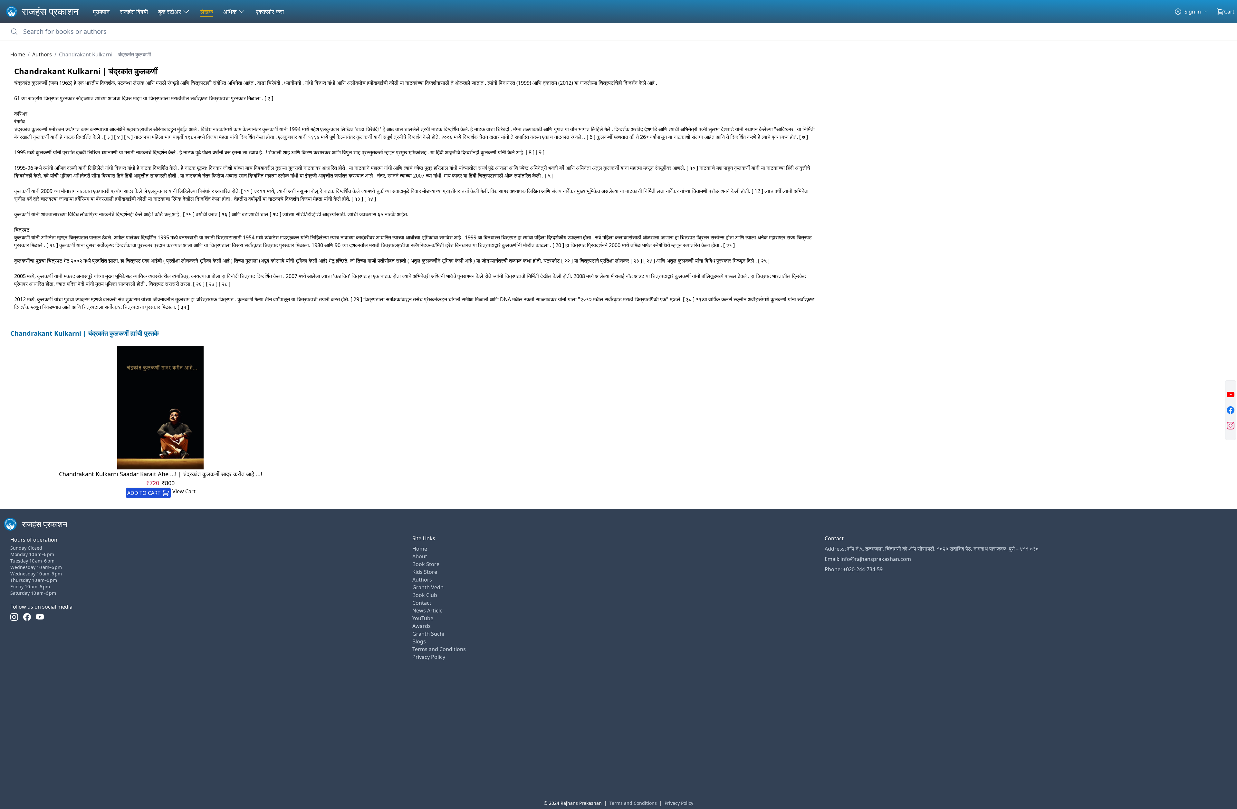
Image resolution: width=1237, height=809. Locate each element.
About (419, 556)
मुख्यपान (101, 11)
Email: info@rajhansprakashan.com (868, 559)
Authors (42, 54)
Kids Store (424, 571)
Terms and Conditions (439, 649)
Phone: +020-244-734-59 (854, 569)
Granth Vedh (428, 587)
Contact (421, 602)
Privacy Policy (428, 656)
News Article (427, 610)
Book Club (424, 595)
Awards (421, 626)
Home (17, 54)
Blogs (419, 641)
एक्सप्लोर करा (270, 11)
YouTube (422, 618)
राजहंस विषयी (134, 11)
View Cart (184, 491)
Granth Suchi (428, 633)
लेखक (206, 11)
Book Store (425, 564)
